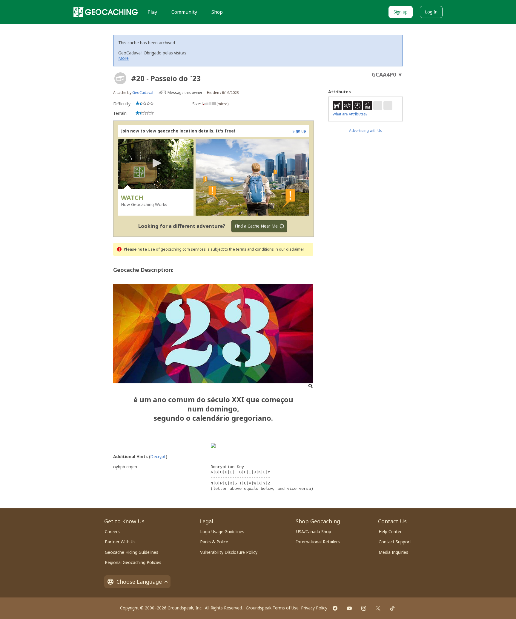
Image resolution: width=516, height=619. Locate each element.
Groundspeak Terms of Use (272, 608)
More (123, 58)
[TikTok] (392, 608)
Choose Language (139, 581)
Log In (431, 12)
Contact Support (395, 542)
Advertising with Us (365, 130)
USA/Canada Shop (313, 531)
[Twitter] (378, 608)
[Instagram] (363, 608)
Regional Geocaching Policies (133, 562)
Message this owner (185, 92)
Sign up (401, 12)
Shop (217, 12)
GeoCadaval (142, 92)
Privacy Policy (314, 608)
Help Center (390, 531)
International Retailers (318, 542)
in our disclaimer (289, 249)
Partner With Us (120, 542)
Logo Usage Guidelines (222, 531)
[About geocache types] (120, 78)
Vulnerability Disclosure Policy (228, 552)
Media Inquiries (393, 552)
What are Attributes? (350, 114)
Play (152, 12)
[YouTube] (349, 608)
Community (184, 12)
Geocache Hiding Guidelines (131, 552)
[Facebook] (335, 608)
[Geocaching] (105, 12)
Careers (112, 531)
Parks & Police (214, 542)
